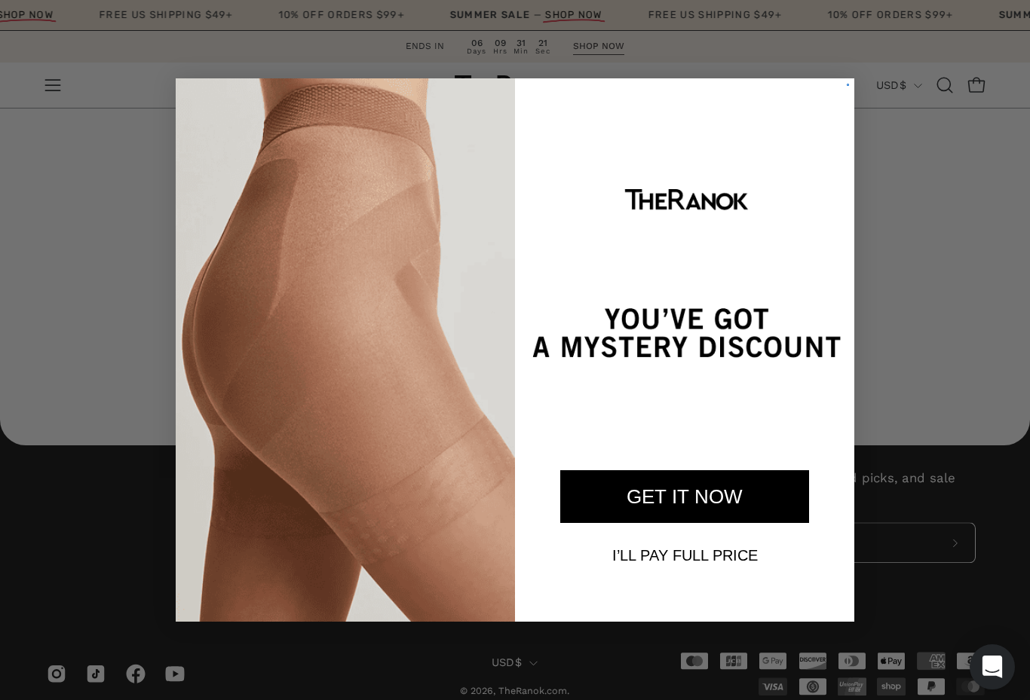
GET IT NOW (685, 496)
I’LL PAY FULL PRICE (685, 555)
